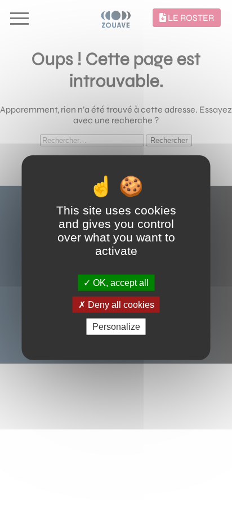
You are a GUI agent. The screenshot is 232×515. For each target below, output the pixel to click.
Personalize (116, 327)
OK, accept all (120, 282)
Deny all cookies (120, 304)
